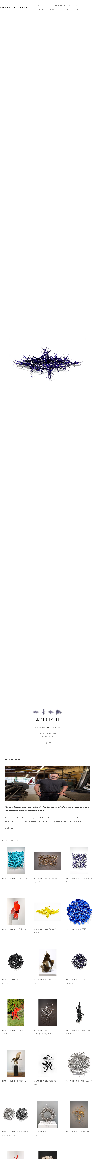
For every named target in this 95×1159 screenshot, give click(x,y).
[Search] (93, 7)
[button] (42, 9)
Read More (9, 828)
